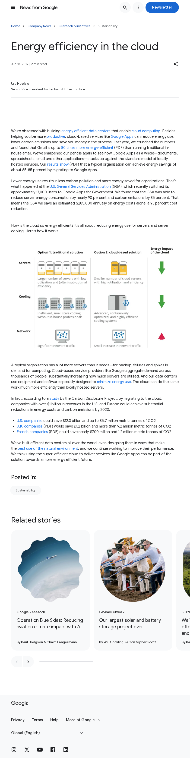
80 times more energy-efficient (87, 147)
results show (58, 164)
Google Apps (122, 136)
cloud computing (146, 131)
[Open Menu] (13, 7)
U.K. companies (30, 426)
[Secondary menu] (138, 7)
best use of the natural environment (48, 448)
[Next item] (28, 661)
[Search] (125, 7)
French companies (32, 432)
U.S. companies (29, 420)
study (54, 398)
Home (15, 26)
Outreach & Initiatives (74, 26)
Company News (39, 26)
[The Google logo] (19, 703)
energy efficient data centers (86, 131)
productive (56, 136)
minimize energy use (114, 382)
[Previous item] (16, 661)
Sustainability (25, 490)
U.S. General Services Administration (80, 186)
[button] (162, 7)
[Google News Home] (38, 7)
